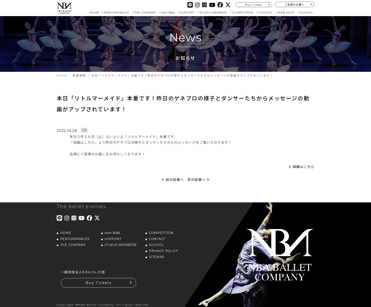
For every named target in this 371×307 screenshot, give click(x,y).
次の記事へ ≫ (198, 180)
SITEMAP (156, 257)
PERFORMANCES (116, 12)
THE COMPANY (145, 12)
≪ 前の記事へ (172, 180)
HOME (94, 12)
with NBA (168, 12)
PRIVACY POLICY (163, 251)
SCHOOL (306, 12)
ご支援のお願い (294, 4)
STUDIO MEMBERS (213, 12)
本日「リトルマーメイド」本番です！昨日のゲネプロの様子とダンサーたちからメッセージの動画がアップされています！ (183, 104)
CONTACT (265, 12)
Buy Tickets (253, 4)
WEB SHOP (286, 12)
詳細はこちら (303, 167)
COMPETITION (242, 12)
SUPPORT (187, 12)
